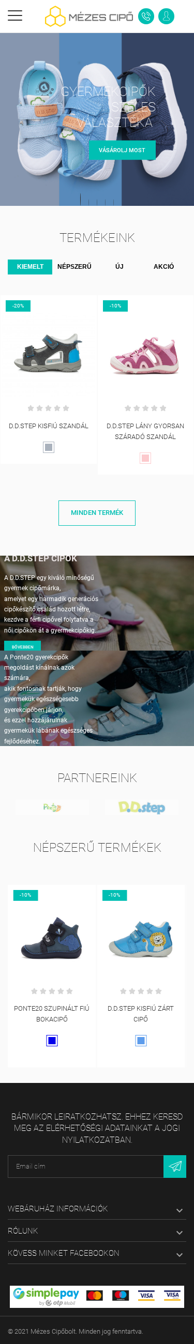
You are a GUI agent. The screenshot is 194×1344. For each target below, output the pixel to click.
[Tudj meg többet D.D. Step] (142, 807)
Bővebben (23, 647)
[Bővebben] (48, 305)
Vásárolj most (122, 150)
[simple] (97, 1296)
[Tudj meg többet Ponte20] (52, 807)
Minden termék (97, 512)
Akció (164, 266)
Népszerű (74, 266)
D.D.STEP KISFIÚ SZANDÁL (48, 426)
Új (119, 266)
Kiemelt (30, 266)
